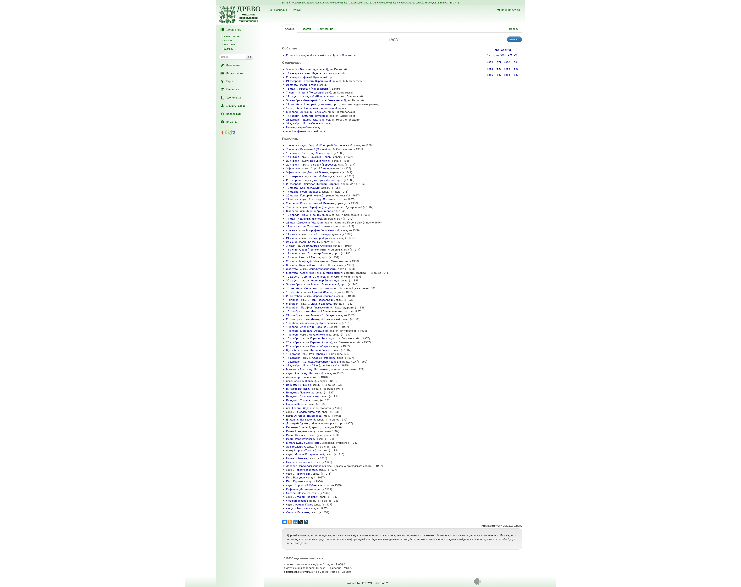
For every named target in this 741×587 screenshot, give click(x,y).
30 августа (292, 280)
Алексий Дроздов (320, 303)
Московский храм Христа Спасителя (333, 55)
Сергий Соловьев (324, 296)
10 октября (293, 311)
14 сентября (294, 104)
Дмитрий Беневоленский (326, 311)
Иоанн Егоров (309, 85)
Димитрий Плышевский (325, 319)
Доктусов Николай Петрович (321, 184)
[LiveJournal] (306, 522)
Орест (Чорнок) (309, 249)
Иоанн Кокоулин (296, 431)
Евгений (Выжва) (322, 292)
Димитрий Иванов (323, 180)
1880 (507, 62)
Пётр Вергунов (295, 477)
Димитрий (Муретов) (315, 115)
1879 (498, 62)
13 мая (290, 88)
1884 (507, 68)
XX (515, 55)
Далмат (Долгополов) (316, 119)
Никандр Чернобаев (299, 127)
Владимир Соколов (320, 253)
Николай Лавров (309, 257)
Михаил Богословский (325, 284)
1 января (292, 145)
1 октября (292, 300)
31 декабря (293, 123)
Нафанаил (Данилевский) (320, 108)
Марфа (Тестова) (305, 450)
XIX (510, 55)
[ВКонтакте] (284, 522)
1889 (515, 74)
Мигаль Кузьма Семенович (303, 442)
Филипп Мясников (297, 512)
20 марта (292, 195)
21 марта (292, 85)
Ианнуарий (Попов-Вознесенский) (324, 100)
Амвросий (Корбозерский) (314, 88)
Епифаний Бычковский (300, 419)
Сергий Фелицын (323, 176)
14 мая (290, 218)
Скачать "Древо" (236, 105)
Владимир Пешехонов (300, 392)
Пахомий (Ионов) (321, 157)
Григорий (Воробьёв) (323, 164)
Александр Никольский (309, 373)
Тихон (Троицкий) (313, 215)
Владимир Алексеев (319, 245)
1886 (490, 74)
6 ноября (292, 112)
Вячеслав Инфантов (307, 412)
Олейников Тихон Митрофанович (321, 272)
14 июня (291, 234)
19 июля (291, 257)
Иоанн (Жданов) (312, 73)
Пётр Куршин (294, 481)
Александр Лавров (313, 153)
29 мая (290, 226)
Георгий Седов (301, 408)
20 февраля (293, 180)
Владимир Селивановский (302, 396)
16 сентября (294, 288)
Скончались (228, 44)
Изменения (233, 65)
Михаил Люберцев (323, 315)
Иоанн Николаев (296, 435)
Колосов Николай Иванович (317, 203)
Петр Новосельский (322, 300)
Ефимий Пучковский (314, 77)
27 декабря (293, 365)
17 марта (292, 191)
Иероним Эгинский (298, 427)
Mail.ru (348, 568)
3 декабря (292, 350)
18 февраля (293, 176)
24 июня (291, 238)
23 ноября (292, 342)
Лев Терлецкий (295, 446)
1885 (515, 68)
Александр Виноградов (324, 280)
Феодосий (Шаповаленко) (318, 96)
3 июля (290, 245)
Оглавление (233, 29)
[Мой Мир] (295, 522)
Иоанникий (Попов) (310, 218)
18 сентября (294, 292)
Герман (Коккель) (321, 342)
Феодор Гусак (303, 504)
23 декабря (293, 119)
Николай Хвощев (320, 350)
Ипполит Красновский (322, 269)
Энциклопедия (277, 10)
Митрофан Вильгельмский (323, 230)
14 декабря (293, 357)
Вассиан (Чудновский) (314, 69)
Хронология (233, 97)
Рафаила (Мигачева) (299, 489)
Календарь (233, 89)
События (227, 40)
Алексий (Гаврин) (305, 381)
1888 (507, 74)
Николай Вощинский (299, 462)
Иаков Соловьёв (313, 123)
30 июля (291, 265)
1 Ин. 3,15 (453, 2)
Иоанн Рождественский (301, 439)
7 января (292, 149)
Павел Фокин (303, 473)
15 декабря (293, 361)
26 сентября (294, 296)
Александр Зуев (315, 323)
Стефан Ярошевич (306, 497)
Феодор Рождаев (297, 508)
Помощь (231, 122)
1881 (515, 62)
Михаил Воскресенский (309, 454)
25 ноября (292, 346)
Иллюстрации (234, 73)
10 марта (292, 187)
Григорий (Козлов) (311, 195)
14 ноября (292, 115)
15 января (292, 153)
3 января (292, 69)
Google (340, 564)
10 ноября (292, 338)
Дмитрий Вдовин (317, 172)
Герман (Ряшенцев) (322, 338)
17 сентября (294, 108)
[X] (300, 522)
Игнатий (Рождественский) (314, 92)
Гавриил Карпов (296, 404)
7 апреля (292, 207)
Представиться (510, 10)
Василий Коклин (320, 160)
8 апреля (292, 211)
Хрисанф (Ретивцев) (313, 112)
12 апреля (292, 215)
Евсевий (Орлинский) (317, 81)
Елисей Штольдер (319, 234)
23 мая (290, 222)
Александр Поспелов (322, 199)
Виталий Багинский (298, 388)
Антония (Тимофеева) (308, 415)
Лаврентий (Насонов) (313, 327)
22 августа (292, 96)
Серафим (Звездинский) (324, 207)
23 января (292, 77)
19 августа (292, 276)
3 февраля (293, 168)
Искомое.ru (321, 571)
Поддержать (233, 114)
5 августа (292, 272)
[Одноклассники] (290, 522)
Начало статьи (230, 36)
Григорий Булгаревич (317, 104)
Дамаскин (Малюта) (310, 222)
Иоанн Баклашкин (310, 242)
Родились (227, 48)
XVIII (503, 55)
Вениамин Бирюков (298, 385)
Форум (297, 10)
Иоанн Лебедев (310, 191)
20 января (292, 160)
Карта (229, 81)
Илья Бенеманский (323, 357)
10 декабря (293, 354)
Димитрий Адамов (297, 423)
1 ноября (292, 323)
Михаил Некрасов (320, 334)
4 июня (290, 230)
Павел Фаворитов (306, 469)
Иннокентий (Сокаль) (313, 149)
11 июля (291, 249)
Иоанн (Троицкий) (309, 226)
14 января (292, 73)
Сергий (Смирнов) (313, 276)
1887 (498, 74)
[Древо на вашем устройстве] (477, 583)
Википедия (334, 568)
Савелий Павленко (298, 493)
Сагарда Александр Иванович (322, 361)
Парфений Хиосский (305, 131)
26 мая (290, 55)
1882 (490, 68)
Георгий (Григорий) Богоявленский (331, 145)
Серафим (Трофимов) (318, 288)
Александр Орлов (297, 377)
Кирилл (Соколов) (310, 265)
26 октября (293, 319)
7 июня (290, 92)
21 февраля (293, 81)
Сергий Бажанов (321, 168)
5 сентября (293, 100)
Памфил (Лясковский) (315, 307)
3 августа (292, 269)
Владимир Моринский (322, 238)
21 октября (293, 315)
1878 (490, 62)
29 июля (291, 261)
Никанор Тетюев (296, 458)
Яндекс (329, 564)
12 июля (291, 253)
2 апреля (292, 203)
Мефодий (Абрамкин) (314, 330)
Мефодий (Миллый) (312, 261)
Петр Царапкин (317, 354)
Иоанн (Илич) (311, 365)
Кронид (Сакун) (310, 187)
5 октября (292, 303)
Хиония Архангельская (320, 211)
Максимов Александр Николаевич (307, 369)
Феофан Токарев (297, 500)
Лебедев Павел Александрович (306, 466)
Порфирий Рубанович (308, 485)
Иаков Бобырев (320, 346)
